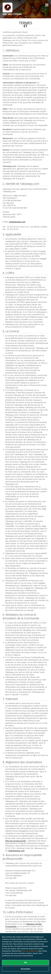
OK (25, 963)
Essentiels (25, 969)
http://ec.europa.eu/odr (15, 841)
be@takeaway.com (17, 222)
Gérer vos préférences (29, 951)
